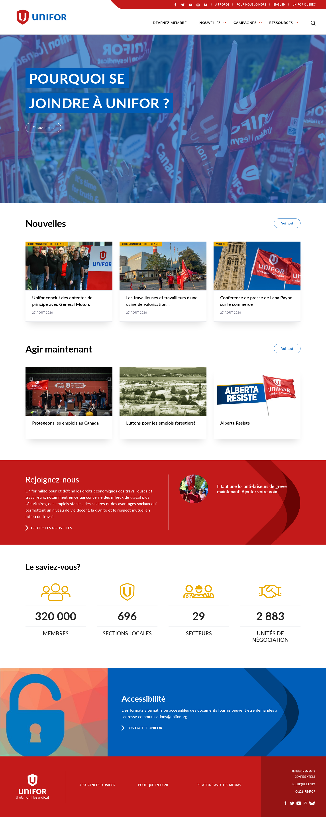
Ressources (281, 22)
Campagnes (245, 22)
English (279, 4)
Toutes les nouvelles (51, 528)
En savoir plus (43, 127)
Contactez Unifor (144, 728)
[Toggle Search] (311, 23)
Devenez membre (170, 22)
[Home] (43, 17)
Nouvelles (210, 22)
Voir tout (287, 223)
